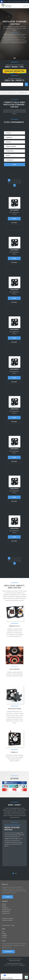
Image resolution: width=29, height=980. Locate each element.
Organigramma (6, 911)
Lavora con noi (6, 913)
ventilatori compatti (12, 92)
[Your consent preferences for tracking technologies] (26, 977)
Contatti (4, 904)
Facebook (4, 935)
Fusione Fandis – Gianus (8, 925)
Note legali (10, 960)
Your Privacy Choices (13, 975)
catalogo (4, 1)
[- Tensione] (14, 142)
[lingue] (27, 1)
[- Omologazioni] (14, 160)
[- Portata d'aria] (14, 151)
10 (19, 182)
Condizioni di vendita (7, 920)
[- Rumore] (14, 155)
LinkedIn (4, 933)
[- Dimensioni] (14, 137)
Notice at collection (7, 978)
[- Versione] (14, 133)
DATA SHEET (14, 222)
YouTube (4, 937)
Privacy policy (18, 960)
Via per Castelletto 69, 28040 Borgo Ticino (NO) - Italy (14, 963)
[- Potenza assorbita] (14, 146)
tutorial (9, 1)
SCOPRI (14, 218)
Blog (24, 1)
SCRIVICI (8, 896)
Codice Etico (5, 907)
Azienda (4, 906)
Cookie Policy (14, 960)
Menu (24, 5)
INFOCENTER (8, 951)
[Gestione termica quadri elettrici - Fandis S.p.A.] (6, 6)
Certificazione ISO (6, 909)
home (4, 92)
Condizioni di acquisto (7, 918)
